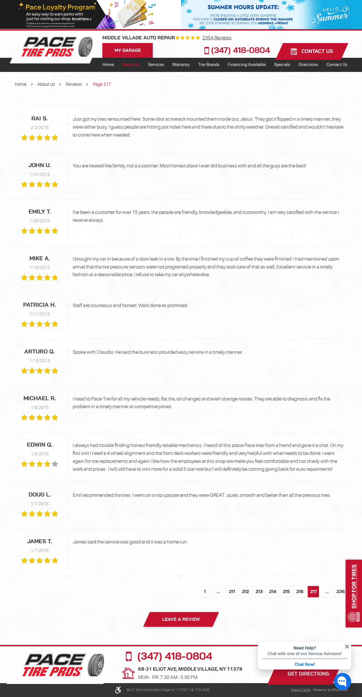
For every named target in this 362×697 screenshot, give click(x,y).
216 (299, 591)
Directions (308, 64)
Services (156, 64)
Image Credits (301, 690)
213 (259, 591)
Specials (282, 64)
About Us (131, 64)
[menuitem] (108, 65)
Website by (330, 690)
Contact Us (336, 64)
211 (232, 591)
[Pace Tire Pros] (56, 46)
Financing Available (247, 64)
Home (108, 64)
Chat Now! (305, 664)
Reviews (74, 84)
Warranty (181, 64)
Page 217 (102, 84)
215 (286, 591)
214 (272, 591)
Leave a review (181, 619)
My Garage (128, 50)
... (218, 591)
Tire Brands (208, 64)
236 (341, 591)
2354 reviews (217, 38)
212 (245, 591)
